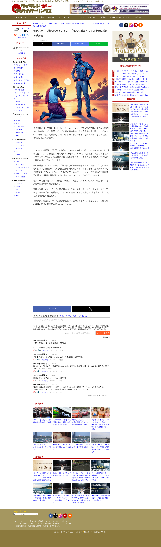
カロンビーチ (19, 126)
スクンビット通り (20, 65)
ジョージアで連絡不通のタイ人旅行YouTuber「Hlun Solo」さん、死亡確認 (132, 87)
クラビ (16, 196)
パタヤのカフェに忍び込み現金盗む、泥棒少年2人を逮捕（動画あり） (62, 422)
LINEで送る (98, 44)
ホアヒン (17, 189)
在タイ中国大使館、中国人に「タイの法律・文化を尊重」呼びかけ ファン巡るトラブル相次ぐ (132, 95)
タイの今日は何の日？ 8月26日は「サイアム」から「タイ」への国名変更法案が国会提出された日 (139, 108)
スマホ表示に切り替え (98, 532)
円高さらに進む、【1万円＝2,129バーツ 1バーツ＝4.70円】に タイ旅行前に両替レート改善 (132, 79)
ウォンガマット (19, 104)
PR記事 (138, 17)
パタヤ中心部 (19, 90)
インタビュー (69, 17)
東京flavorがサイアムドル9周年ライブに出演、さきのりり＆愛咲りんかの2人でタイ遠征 (139, 166)
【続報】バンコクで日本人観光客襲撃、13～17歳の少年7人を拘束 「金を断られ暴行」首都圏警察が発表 (132, 90)
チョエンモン (19, 145)
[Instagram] (131, 25)
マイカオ (17, 120)
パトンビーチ (19, 117)
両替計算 (102, 17)
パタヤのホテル (18, 87)
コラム (81, 17)
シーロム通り (19, 68)
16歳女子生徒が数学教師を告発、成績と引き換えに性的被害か (100, 498)
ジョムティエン (19, 110)
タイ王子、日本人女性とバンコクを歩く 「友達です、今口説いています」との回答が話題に (132, 76)
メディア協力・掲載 (43, 523)
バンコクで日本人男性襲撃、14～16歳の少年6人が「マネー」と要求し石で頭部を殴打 (132, 92)
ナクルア (17, 101)
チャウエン (18, 142)
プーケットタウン (20, 132)
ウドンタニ (18, 192)
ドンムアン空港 (19, 83)
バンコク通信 (39, 17)
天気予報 (91, 17)
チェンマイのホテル (20, 158)
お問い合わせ (55, 526)
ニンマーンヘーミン (21, 167)
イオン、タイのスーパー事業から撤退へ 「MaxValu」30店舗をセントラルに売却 (132, 71)
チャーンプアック (20, 174)
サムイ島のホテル (19, 139)
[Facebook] (121, 25)
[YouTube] (136, 25)
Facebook (62, 44)
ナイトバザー (19, 164)
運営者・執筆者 (42, 526)
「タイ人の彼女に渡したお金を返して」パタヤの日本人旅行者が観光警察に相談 (132, 73)
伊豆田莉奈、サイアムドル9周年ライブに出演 (139, 115)
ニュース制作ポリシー (24, 523)
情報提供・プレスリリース (63, 523)
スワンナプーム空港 (21, 80)
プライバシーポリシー (60, 521)
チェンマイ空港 (19, 177)
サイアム (17, 71)
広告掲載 (31, 526)
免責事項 (33, 521)
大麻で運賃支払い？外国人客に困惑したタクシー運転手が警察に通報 (81, 422)
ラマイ (16, 151)
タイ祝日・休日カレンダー (120, 17)
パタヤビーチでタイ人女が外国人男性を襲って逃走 (42, 447)
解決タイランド (54, 17)
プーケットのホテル (20, 114)
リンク (47, 521)
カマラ (16, 123)
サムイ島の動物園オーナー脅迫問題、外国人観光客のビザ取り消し (42, 498)
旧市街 (16, 161)
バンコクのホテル (19, 62)
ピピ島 (16, 136)
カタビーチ (18, 129)
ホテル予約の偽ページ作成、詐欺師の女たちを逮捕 (62, 447)
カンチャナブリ (19, 186)
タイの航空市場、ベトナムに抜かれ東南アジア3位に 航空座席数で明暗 (132, 84)
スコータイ (18, 183)
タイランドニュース (22, 17)
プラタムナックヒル (21, 107)
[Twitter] (126, 25)
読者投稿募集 (21, 526)
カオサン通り (19, 77)
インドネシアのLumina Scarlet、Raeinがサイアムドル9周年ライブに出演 (139, 145)
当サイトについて (21, 521)
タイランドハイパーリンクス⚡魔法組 (75, 532)
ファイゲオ (18, 170)
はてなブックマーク (80, 44)
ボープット (18, 148)
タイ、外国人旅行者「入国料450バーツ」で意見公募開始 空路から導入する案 (139, 137)
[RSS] (140, 25)
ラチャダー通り (19, 74)
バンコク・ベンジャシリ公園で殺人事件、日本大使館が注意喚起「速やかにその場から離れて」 (139, 127)
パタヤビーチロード (21, 93)
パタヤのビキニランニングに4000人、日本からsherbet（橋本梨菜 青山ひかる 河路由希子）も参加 (100, 424)
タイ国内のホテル (19, 180)
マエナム (17, 155)
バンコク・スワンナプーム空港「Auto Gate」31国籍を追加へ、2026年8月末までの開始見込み (132, 82)
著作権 (40, 521)
